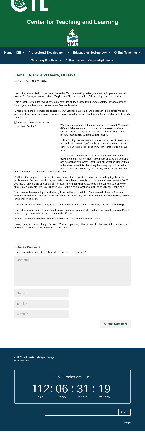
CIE (18, 52)
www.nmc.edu (21, 360)
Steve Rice (24, 81)
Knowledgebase (99, 60)
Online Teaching (125, 52)
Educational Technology (90, 52)
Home (8, 52)
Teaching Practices (44, 60)
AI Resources (74, 60)
